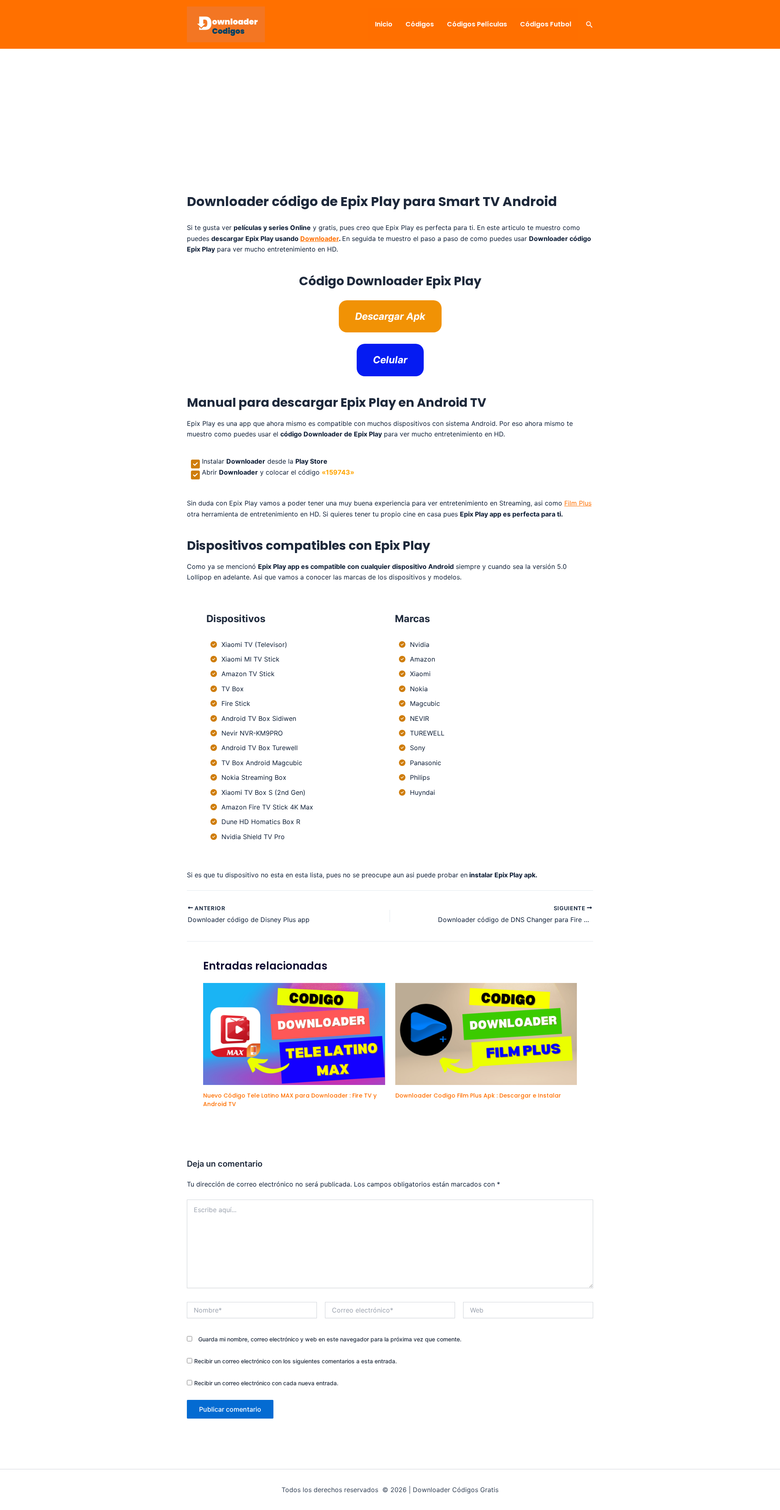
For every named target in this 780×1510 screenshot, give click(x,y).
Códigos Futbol (545, 24)
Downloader (319, 238)
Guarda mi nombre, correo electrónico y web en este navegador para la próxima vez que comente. (330, 1339)
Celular (390, 360)
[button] (589, 25)
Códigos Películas (477, 24)
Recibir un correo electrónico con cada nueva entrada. (266, 1383)
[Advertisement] (390, 134)
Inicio (383, 24)
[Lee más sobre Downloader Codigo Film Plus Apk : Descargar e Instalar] (486, 1033)
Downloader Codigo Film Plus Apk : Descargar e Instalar (478, 1095)
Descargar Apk (390, 316)
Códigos (419, 24)
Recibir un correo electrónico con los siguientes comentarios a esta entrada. (295, 1361)
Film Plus (578, 503)
